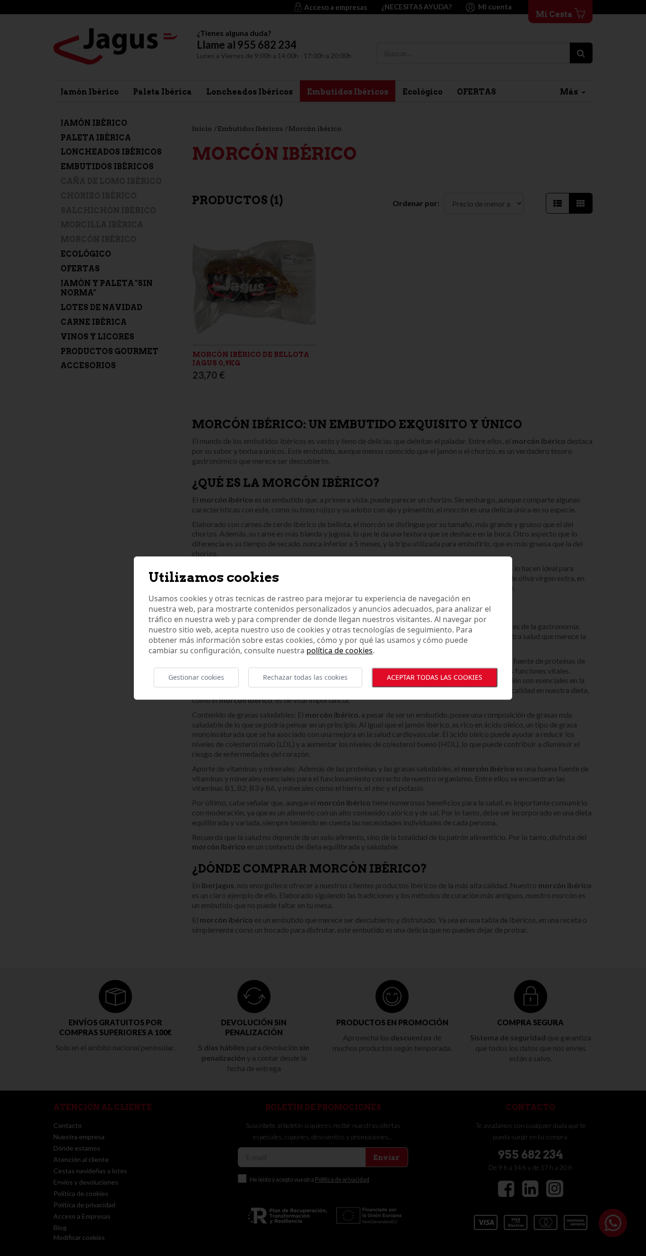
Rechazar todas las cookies (305, 677)
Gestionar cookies (196, 677)
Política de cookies (339, 650)
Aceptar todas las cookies (434, 677)
